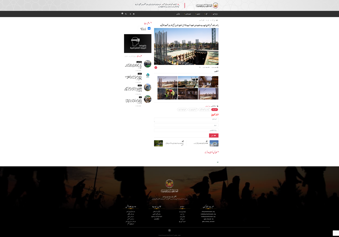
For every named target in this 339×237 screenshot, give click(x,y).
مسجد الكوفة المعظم (130, 223)
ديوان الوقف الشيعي (157, 214)
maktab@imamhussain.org (208, 214)
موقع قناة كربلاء (156, 218)
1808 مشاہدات (205, 67)
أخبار (206, 13)
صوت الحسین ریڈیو (182, 221)
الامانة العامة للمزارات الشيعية (156, 216)
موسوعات (198, 13)
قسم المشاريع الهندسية (193, 109)
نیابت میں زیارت (182, 211)
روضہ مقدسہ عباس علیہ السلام (131, 221)
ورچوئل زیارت (182, 216)
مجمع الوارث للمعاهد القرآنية (204, 109)
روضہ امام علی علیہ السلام (130, 211)
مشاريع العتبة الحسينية (182, 109)
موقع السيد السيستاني (156, 211)
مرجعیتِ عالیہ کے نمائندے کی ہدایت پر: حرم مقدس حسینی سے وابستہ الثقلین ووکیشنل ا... (133, 77)
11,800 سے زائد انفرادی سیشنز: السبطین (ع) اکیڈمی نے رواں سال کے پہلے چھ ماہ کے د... (133, 89)
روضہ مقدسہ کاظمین (130, 214)
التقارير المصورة (201, 20)
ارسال (212, 135)
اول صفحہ (213, 20)
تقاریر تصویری (139, 62)
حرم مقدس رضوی (131, 216)
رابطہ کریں (178, 13)
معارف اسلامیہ (188, 13)
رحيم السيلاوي (208, 106)
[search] (126, 14)
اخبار (208, 20)
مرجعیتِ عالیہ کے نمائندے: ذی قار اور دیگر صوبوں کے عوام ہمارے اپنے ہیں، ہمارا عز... (133, 101)
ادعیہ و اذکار (182, 218)
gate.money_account (208, 221)
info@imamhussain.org (208, 211)
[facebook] (133, 13)
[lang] (122, 14)
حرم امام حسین (215, 13)
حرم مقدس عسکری (130, 218)
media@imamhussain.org (208, 216)
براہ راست (182, 214)
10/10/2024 (214, 67)
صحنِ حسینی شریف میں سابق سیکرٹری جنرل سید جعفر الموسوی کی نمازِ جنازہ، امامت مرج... (133, 66)
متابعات (140, 74)
